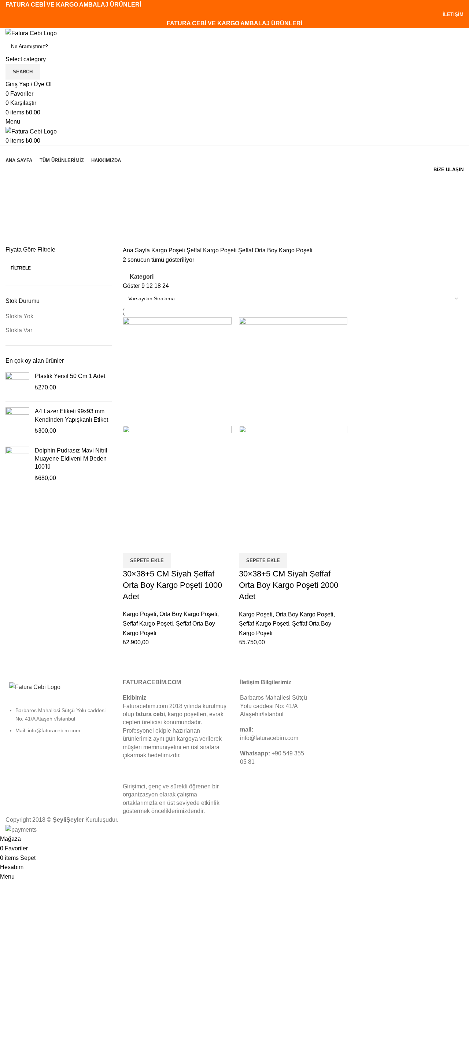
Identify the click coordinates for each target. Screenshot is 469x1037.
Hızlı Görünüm (152, 544)
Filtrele (21, 268)
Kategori (17, 220)
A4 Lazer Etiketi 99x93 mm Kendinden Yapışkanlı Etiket (71, 415)
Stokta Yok (19, 316)
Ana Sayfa (137, 250)
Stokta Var (18, 330)
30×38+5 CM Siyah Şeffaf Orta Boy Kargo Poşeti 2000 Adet (288, 585)
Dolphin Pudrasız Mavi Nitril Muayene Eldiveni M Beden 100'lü (71, 458)
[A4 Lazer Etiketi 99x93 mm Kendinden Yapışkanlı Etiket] (17, 421)
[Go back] (14, 184)
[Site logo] (31, 33)
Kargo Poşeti (169, 250)
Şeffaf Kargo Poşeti (212, 250)
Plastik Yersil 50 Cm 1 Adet (70, 376)
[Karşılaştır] (132, 544)
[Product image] (177, 480)
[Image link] (34, 687)
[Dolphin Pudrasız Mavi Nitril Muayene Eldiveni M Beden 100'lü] (17, 465)
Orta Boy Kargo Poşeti (188, 614)
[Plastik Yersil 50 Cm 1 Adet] (17, 384)
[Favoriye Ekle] (171, 544)
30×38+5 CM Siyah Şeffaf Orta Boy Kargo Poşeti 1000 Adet (172, 585)
